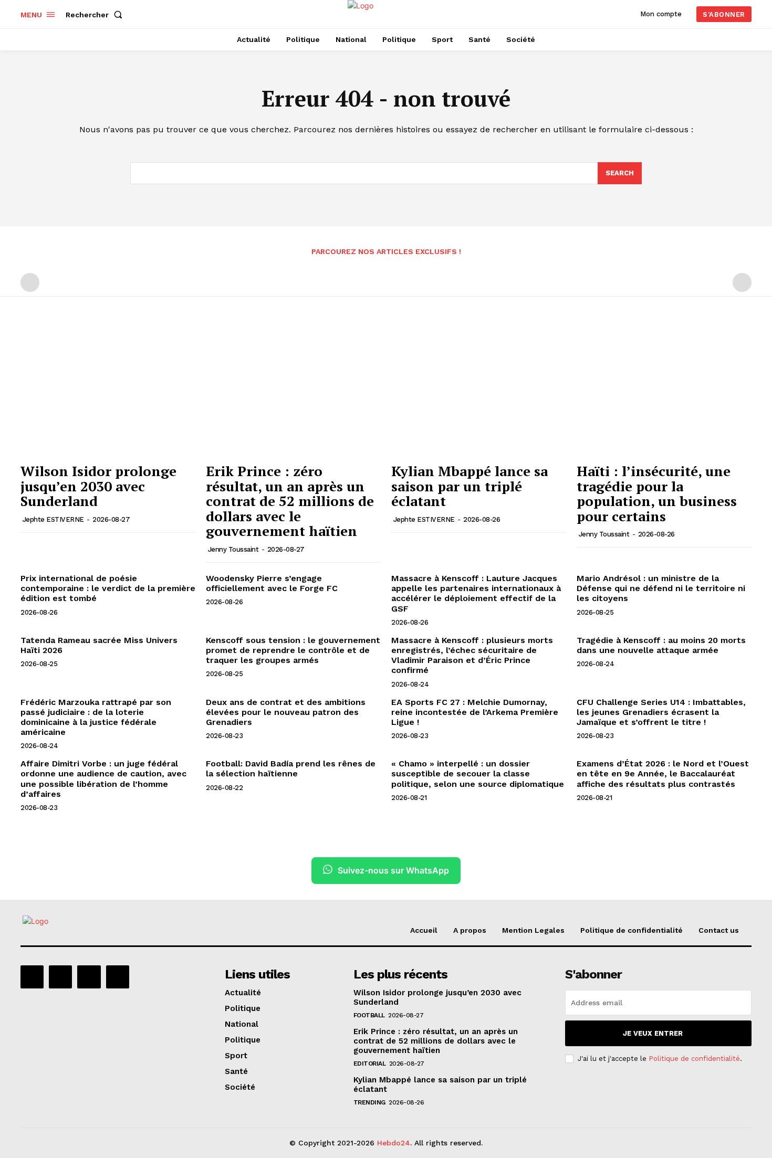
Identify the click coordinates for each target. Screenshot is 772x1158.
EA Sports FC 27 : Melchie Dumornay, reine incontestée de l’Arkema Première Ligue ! (474, 712)
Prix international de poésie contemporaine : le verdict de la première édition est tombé (107, 588)
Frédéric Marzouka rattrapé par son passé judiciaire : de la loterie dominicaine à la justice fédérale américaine (95, 717)
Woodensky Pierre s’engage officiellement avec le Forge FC (272, 583)
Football (369, 1015)
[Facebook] (32, 976)
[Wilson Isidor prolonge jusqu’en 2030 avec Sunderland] (107, 392)
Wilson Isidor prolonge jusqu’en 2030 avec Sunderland (98, 486)
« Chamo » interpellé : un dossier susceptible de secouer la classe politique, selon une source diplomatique (477, 773)
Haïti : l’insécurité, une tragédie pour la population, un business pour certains (657, 493)
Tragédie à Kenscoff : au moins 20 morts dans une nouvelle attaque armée (661, 645)
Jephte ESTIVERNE (53, 519)
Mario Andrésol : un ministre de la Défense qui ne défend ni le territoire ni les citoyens (661, 588)
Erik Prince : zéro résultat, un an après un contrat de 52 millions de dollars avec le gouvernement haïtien (290, 501)
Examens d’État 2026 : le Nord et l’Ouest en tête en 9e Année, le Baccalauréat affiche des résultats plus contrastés (663, 773)
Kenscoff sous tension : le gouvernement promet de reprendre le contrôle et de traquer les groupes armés (293, 650)
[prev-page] (29, 282)
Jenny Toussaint (233, 549)
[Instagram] (60, 976)
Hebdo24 (393, 1143)
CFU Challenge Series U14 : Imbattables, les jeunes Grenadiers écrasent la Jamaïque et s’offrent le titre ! (661, 712)
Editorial (369, 1063)
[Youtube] (117, 976)
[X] (88, 976)
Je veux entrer (653, 1033)
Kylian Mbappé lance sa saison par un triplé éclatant (469, 486)
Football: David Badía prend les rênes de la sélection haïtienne (290, 768)
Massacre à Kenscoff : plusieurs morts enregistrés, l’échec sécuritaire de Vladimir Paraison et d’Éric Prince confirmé (472, 655)
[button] (96, 15)
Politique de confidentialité (694, 1058)
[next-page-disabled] (742, 282)
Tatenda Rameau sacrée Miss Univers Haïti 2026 (99, 645)
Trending (369, 1102)
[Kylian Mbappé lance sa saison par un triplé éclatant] (478, 392)
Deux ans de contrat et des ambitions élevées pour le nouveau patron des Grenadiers (286, 712)
